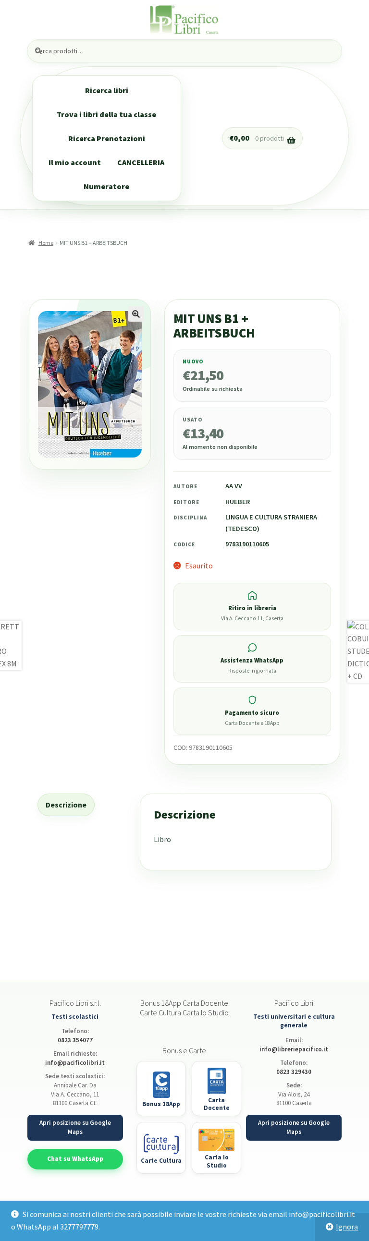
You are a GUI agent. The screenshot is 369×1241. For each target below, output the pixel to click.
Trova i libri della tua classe (106, 114)
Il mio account (75, 162)
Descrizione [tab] (66, 804)
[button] (136, 314)
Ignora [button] (347, 1226)
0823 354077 (75, 1040)
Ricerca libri (106, 90)
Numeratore (106, 186)
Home (45, 242)
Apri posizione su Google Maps (75, 1127)
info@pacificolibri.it (75, 1063)
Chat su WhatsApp (75, 1159)
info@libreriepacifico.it (293, 1049)
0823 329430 (293, 1072)
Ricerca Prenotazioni (106, 138)
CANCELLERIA (140, 162)
